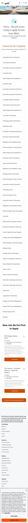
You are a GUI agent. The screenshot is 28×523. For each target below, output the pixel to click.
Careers (3, 436)
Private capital (4, 467)
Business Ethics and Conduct (7, 447)
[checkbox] (24, 336)
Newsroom (4, 429)
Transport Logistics (5, 475)
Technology (4, 472)
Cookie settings (14, 516)
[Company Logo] (9, 3)
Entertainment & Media (6, 463)
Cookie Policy (7, 513)
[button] (20, 3)
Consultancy (4, 483)
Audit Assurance (5, 481)
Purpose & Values (5, 449)
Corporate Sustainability (6, 444)
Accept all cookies (14, 520)
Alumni (3, 433)
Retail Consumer (5, 470)
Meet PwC (4, 426)
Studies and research (6, 431)
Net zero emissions (5, 452)
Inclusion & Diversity (6, 442)
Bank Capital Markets (6, 460)
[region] (14, 505)
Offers (3, 486)
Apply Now (18, 359)
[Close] (26, 490)
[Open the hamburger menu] (2, 3)
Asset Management (5, 458)
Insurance (4, 465)
